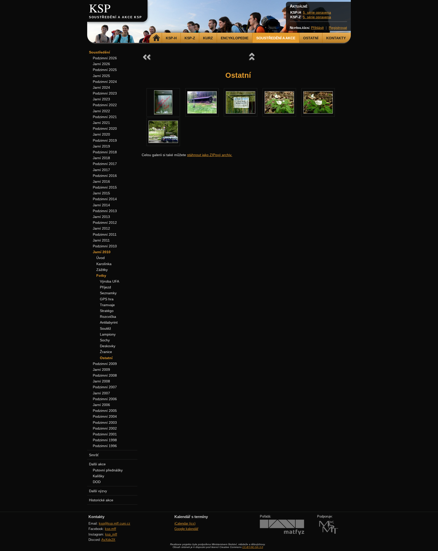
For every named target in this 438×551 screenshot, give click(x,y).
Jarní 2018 (101, 158)
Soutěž (105, 328)
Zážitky (102, 270)
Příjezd (105, 287)
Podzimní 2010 (105, 246)
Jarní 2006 (101, 405)
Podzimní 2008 (105, 375)
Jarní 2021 (101, 123)
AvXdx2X (108, 540)
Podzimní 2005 (105, 411)
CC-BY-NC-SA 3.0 (252, 547)
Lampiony (108, 334)
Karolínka (104, 264)
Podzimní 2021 (105, 117)
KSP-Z (190, 38)
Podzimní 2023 (105, 93)
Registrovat (338, 28)
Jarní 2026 (101, 64)
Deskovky (107, 346)
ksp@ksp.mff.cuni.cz (114, 523)
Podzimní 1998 (105, 440)
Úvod (100, 258)
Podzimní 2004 (105, 416)
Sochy (105, 340)
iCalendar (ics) (184, 523)
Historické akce (101, 500)
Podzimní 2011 (105, 234)
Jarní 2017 (101, 170)
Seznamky (108, 293)
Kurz (208, 38)
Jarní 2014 (101, 205)
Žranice (106, 352)
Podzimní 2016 (105, 176)
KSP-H (171, 38)
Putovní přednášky (108, 470)
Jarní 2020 (101, 134)
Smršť (94, 455)
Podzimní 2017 (105, 164)
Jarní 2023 (101, 99)
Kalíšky (98, 476)
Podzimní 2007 (105, 387)
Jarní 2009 (101, 370)
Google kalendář (186, 529)
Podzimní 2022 (105, 105)
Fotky (101, 275)
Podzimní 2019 (105, 140)
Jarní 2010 (102, 252)
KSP (100, 8)
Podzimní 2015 (105, 187)
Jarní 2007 (101, 393)
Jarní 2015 (101, 193)
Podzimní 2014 (105, 199)
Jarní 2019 (101, 146)
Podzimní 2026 (105, 58)
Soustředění (99, 52)
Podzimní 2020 (105, 128)
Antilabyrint (109, 322)
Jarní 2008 (101, 381)
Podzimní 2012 (105, 223)
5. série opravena (317, 12)
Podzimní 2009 (105, 364)
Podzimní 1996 (105, 446)
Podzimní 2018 (105, 152)
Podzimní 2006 (105, 399)
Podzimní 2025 (105, 70)
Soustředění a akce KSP (115, 17)
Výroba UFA (109, 281)
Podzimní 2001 (105, 434)
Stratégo (107, 311)
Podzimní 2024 (105, 82)
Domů (156, 38)
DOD (97, 482)
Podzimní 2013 (105, 211)
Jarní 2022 (101, 111)
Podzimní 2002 (105, 428)
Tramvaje (107, 305)
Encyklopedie (234, 38)
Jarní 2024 (101, 87)
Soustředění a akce (275, 38)
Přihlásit (317, 28)
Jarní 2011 (101, 240)
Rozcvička (108, 317)
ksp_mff (111, 534)
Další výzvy (98, 491)
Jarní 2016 (101, 181)
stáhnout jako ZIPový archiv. (209, 155)
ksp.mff (110, 529)
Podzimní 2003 (105, 422)
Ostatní (310, 38)
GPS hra (107, 299)
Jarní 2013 (101, 217)
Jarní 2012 (101, 228)
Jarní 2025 (101, 76)
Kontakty (336, 38)
